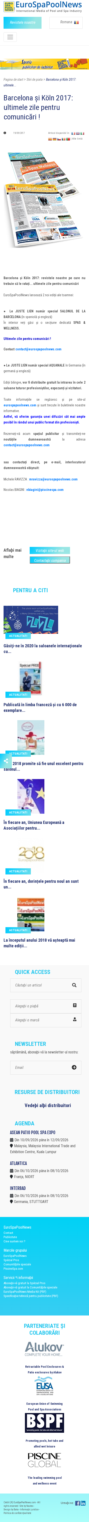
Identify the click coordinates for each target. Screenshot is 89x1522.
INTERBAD (18, 1188)
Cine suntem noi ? (14, 1241)
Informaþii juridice (29, 1509)
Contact (8, 1233)
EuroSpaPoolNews (15, 1256)
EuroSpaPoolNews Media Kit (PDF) (25, 1291)
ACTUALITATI (18, 636)
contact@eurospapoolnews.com (38, 349)
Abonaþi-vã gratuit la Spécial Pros (24, 1283)
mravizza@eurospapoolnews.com (53, 479)
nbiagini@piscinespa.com (45, 490)
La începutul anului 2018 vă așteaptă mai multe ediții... (39, 943)
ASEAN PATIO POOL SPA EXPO (32, 1132)
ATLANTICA (18, 1163)
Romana (66, 22)
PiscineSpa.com (13, 1268)
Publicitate (10, 1237)
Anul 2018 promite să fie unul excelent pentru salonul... (43, 766)
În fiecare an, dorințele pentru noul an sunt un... (41, 884)
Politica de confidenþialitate (17, 1513)
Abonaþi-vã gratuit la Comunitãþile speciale (30, 1287)
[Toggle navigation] (10, 37)
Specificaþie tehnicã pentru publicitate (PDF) (31, 1296)
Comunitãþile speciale (17, 1264)
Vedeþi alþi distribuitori (48, 1105)
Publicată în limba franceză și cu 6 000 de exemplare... (40, 707)
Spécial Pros (11, 1260)
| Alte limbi (77, 138)
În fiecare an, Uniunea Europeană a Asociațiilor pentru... (34, 825)
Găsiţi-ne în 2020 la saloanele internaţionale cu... (43, 648)
